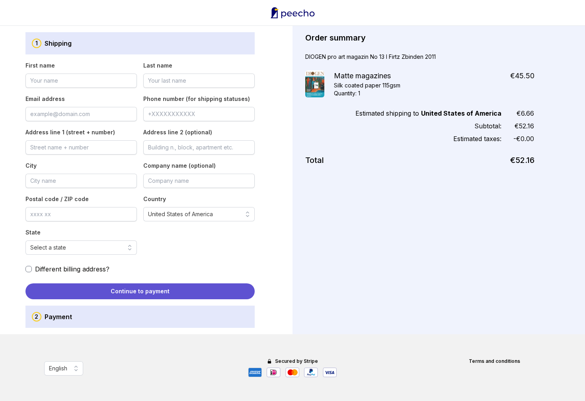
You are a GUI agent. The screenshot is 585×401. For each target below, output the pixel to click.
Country (154, 199)
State (33, 232)
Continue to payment (140, 291)
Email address (45, 98)
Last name (157, 65)
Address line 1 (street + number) (70, 132)
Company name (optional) (179, 165)
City (31, 165)
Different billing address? (72, 269)
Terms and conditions (494, 361)
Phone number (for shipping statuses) (196, 98)
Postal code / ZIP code (57, 199)
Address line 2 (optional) (177, 132)
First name (40, 65)
